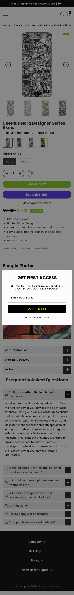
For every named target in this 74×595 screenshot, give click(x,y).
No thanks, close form (37, 317)
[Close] (67, 274)
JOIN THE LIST (37, 309)
